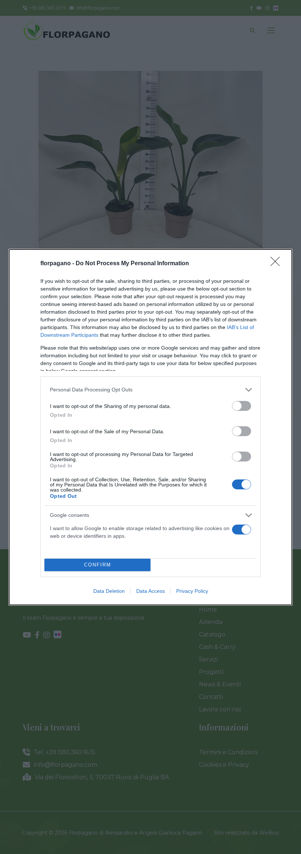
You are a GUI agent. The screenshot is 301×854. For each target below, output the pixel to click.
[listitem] (150, 390)
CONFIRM (97, 564)
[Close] (277, 264)
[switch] (241, 406)
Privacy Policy (192, 591)
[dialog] (150, 427)
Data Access (150, 591)
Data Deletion (109, 591)
